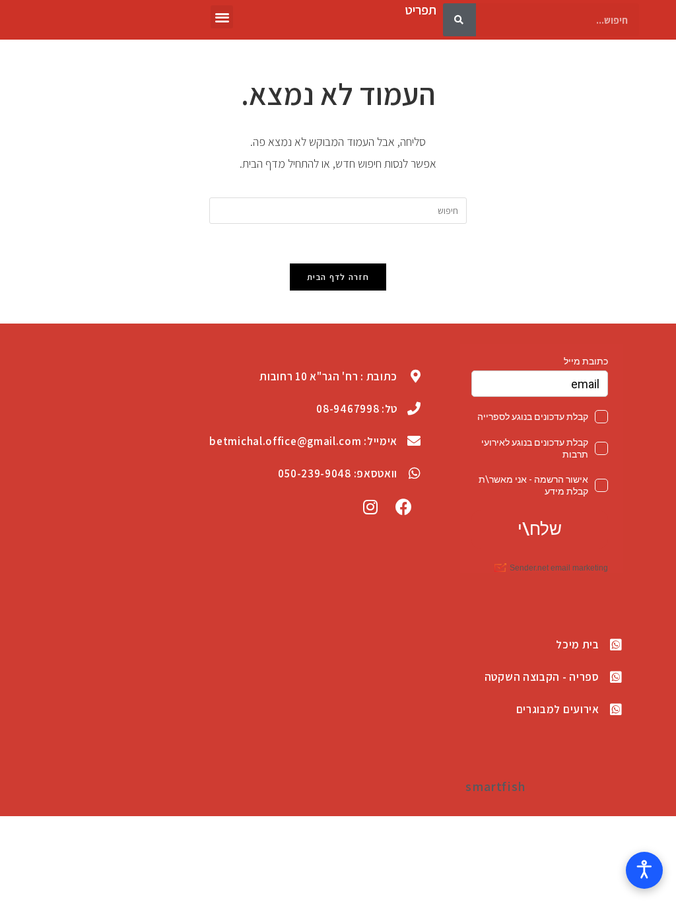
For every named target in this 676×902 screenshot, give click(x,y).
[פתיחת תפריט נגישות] (644, 870)
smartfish (495, 786)
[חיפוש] (459, 19)
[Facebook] (404, 506)
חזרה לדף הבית (338, 277)
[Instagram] (371, 506)
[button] (222, 16)
